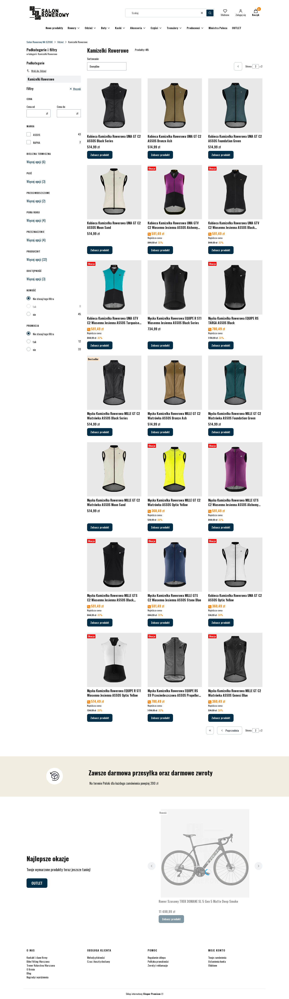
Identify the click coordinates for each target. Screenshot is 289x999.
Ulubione (212, 965)
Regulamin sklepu (157, 957)
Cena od (31, 107)
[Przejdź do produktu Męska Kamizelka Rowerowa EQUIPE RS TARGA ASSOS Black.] (235, 287)
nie (34, 314)
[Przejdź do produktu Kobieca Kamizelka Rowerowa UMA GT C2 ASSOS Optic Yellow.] (235, 565)
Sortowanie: (93, 59)
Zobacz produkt (99, 155)
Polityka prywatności (158, 961)
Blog (29, 973)
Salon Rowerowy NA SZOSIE (40, 42)
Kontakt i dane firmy (37, 957)
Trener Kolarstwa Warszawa (41, 965)
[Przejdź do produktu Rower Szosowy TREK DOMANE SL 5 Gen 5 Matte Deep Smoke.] (205, 853)
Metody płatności (96, 957)
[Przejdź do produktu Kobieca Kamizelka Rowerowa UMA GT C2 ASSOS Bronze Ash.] (175, 105)
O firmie (31, 969)
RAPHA (36, 143)
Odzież (60, 42)
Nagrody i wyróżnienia (37, 977)
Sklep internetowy (143, 993)
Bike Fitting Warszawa (38, 961)
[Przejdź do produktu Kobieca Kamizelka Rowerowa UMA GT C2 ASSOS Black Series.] (114, 105)
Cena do (61, 107)
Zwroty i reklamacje (158, 965)
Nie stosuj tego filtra (43, 299)
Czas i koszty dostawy (98, 961)
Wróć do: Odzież (38, 70)
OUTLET (36, 883)
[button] (210, 13)
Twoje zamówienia (217, 957)
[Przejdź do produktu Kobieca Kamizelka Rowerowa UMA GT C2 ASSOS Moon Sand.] (114, 192)
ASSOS (36, 135)
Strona (248, 66)
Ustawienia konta (217, 961)
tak (34, 307)
